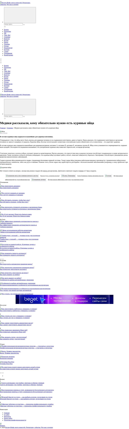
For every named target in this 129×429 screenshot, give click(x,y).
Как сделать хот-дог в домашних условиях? (15, 318)
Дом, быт (7, 35)
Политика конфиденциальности (15, 420)
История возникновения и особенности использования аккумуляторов (24, 285)
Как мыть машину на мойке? (10, 274)
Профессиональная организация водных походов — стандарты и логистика (26, 348)
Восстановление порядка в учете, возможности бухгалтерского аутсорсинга (26, 392)
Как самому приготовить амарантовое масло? (15, 325)
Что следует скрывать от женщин (11, 195)
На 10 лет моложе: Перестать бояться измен (15, 216)
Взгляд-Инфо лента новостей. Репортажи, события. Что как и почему (29, 427)
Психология (8, 48)
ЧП (5, 33)
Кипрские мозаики (6, 358)
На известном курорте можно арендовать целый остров (19, 369)
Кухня (6, 40)
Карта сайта (8, 418)
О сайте (6, 415)
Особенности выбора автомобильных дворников (17, 280)
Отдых (6, 46)
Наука (6, 42)
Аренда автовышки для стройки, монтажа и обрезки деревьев (21, 385)
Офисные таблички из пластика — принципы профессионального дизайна (26, 406)
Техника (7, 44)
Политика (7, 31)
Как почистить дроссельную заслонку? (13, 269)
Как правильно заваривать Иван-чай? (13, 332)
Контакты (7, 416)
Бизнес (6, 29)
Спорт (6, 51)
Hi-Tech (6, 50)
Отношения (8, 53)
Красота (7, 39)
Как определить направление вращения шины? (16, 264)
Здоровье (7, 37)
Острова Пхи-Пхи (6, 364)
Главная (6, 413)
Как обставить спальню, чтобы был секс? (14, 202)
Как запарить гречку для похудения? (12, 339)
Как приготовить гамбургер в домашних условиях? (17, 311)
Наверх (2, 425)
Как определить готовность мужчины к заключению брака (20, 209)
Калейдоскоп (8, 55)
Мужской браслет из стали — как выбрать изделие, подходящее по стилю (25, 399)
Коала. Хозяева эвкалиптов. (9, 353)
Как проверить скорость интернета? (12, 255)
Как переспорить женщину (9, 188)
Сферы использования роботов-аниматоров (15, 232)
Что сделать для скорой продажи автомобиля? (16, 290)
